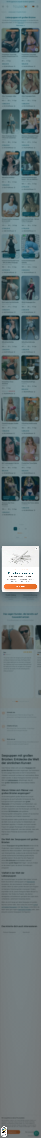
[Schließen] (36, 548)
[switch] (4, 1135)
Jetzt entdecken (20, 587)
